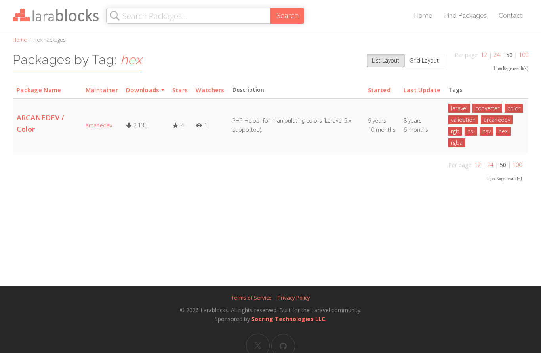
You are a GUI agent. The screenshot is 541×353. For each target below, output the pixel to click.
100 (523, 55)
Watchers (210, 90)
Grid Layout (424, 60)
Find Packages (465, 15)
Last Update (422, 90)
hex (503, 131)
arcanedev (99, 125)
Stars (180, 90)
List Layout (385, 60)
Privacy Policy (294, 297)
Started (379, 90)
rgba (457, 142)
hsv (486, 131)
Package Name (39, 90)
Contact (510, 15)
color (513, 108)
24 (496, 55)
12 (484, 55)
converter (487, 108)
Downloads (143, 90)
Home (423, 15)
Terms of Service (251, 297)
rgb (455, 131)
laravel (459, 108)
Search (287, 15)
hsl (470, 131)
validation (463, 119)
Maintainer (102, 90)
